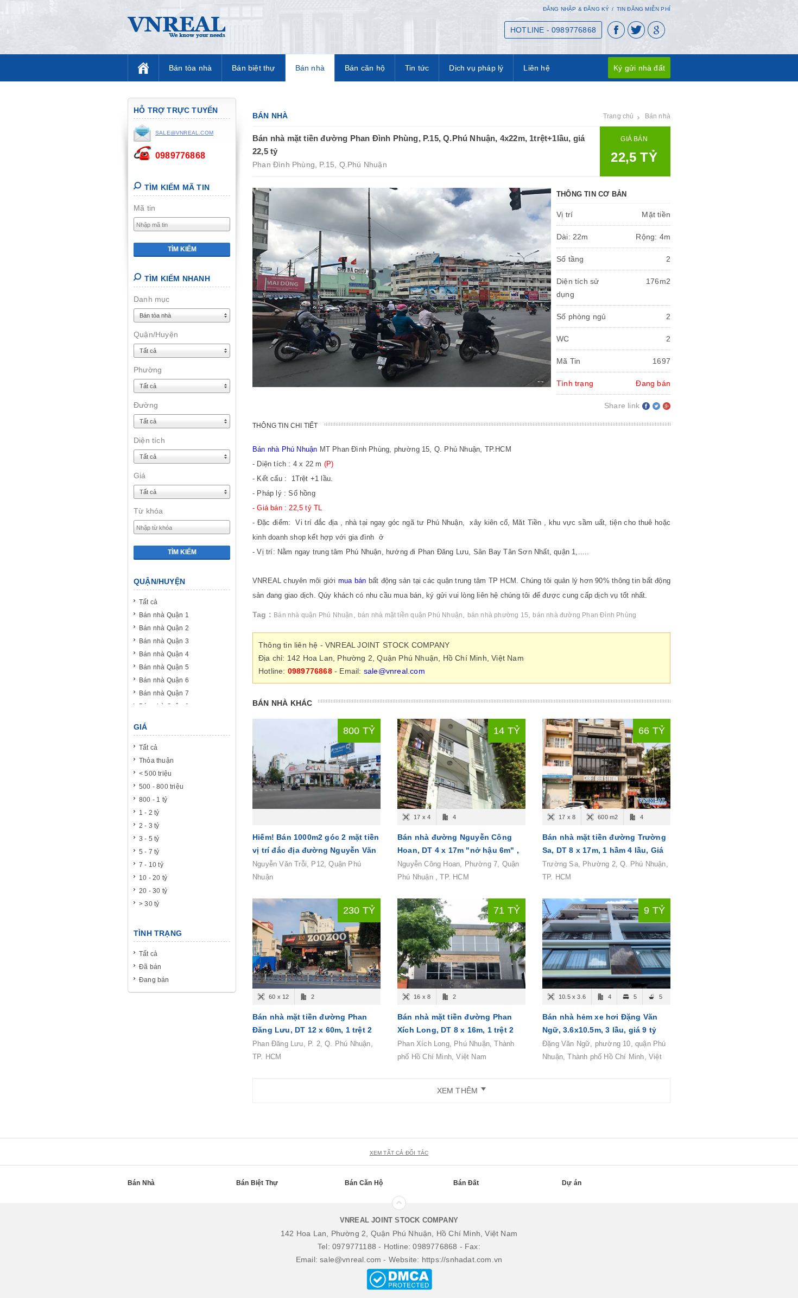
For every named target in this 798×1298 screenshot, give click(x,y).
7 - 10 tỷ (151, 865)
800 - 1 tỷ (153, 799)
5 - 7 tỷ (149, 852)
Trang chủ (618, 116)
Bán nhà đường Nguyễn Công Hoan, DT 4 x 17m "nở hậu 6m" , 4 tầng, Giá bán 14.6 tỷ (458, 850)
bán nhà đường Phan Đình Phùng (584, 615)
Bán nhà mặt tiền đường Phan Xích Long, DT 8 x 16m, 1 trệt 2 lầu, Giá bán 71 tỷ (455, 1029)
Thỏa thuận (156, 760)
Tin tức (417, 68)
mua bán (352, 581)
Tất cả (148, 602)
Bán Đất (466, 1183)
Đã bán (150, 967)
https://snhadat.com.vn (462, 1259)
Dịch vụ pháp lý (476, 68)
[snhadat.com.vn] (176, 26)
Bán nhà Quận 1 (164, 615)
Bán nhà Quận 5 (164, 667)
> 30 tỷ (149, 904)
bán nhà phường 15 (497, 615)
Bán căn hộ (365, 68)
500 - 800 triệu (161, 786)
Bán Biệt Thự (257, 1183)
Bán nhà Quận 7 (164, 693)
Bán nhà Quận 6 (164, 680)
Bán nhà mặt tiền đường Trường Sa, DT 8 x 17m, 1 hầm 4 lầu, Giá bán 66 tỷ (604, 850)
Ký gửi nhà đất (639, 68)
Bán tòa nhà (190, 68)
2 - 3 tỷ (149, 826)
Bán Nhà (141, 1183)
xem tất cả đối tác (399, 1153)
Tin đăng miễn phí (643, 9)
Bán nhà (310, 68)
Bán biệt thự (253, 68)
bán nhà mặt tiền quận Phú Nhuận (410, 615)
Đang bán (154, 980)
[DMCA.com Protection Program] (399, 1278)
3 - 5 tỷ (149, 839)
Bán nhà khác (282, 703)
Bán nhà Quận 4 (164, 654)
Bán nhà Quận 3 (164, 641)
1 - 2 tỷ (149, 812)
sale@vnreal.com (394, 671)
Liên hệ (536, 68)
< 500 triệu (155, 773)
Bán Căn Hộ (364, 1183)
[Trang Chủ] (143, 67)
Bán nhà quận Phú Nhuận (313, 615)
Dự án (571, 1183)
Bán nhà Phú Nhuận (284, 449)
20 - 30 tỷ (153, 891)
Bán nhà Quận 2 (164, 628)
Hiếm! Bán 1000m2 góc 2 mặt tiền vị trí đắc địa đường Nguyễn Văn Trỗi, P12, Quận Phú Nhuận (315, 850)
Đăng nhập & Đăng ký (576, 9)
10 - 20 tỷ (153, 878)
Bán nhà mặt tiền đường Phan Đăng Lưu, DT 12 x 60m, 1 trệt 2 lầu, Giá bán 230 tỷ (312, 1029)
